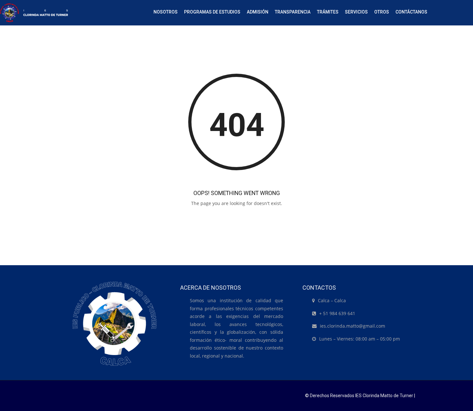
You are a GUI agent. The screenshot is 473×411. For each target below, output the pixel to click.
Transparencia (293, 11)
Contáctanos (411, 11)
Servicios (356, 11)
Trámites (328, 11)
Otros (381, 11)
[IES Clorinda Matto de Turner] (34, 12)
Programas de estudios (212, 11)
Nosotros (165, 11)
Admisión (257, 11)
